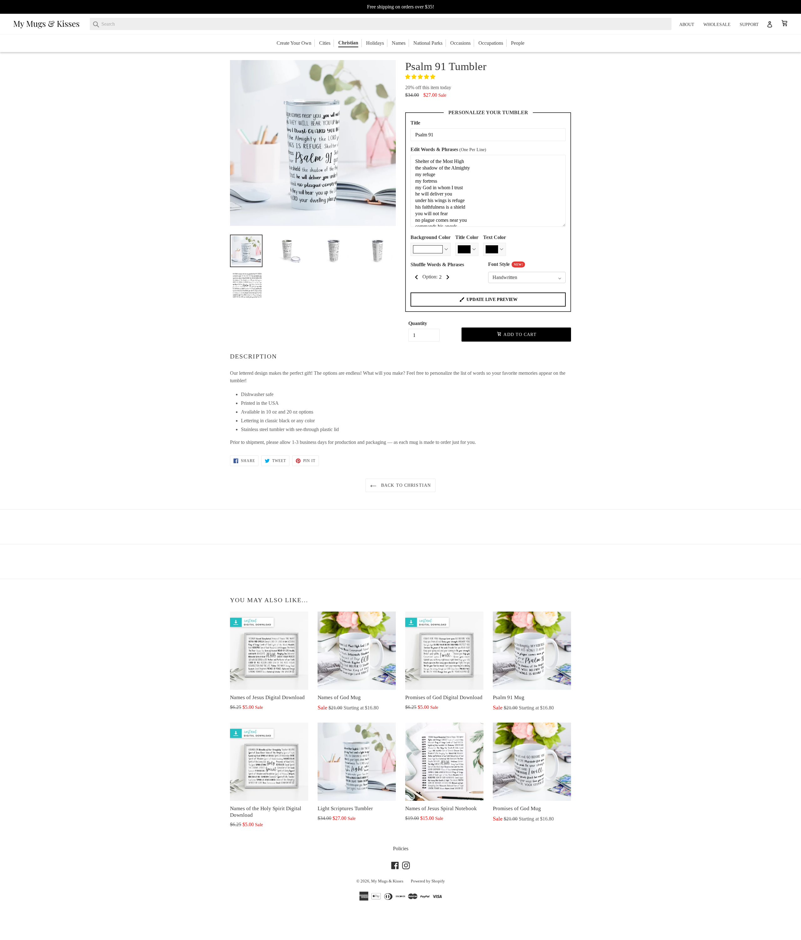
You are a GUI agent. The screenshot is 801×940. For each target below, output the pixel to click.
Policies (400, 848)
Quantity (417, 323)
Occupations (490, 43)
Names (399, 43)
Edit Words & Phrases (448, 149)
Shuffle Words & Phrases (437, 264)
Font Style (505, 264)
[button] (420, 76)
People (517, 43)
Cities (324, 43)
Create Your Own (294, 43)
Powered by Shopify (428, 881)
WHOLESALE (717, 24)
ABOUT (686, 24)
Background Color (431, 237)
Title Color (466, 237)
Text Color (494, 237)
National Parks (427, 43)
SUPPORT (749, 24)
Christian (348, 42)
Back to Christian (405, 485)
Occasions (460, 43)
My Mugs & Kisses (387, 881)
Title (415, 122)
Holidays (375, 43)
